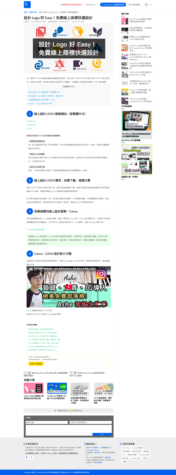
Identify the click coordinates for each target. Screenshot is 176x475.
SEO (123, 455)
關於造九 (98, 452)
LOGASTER (31, 125)
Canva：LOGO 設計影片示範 (40, 103)
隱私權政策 (54, 472)
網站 (32, 314)
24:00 (29, 310)
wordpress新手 (135, 458)
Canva (29, 128)
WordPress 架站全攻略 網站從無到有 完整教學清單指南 (141, 65)
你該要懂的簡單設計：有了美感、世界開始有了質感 (79, 400)
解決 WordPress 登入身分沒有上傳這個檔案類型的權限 (46, 374)
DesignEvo (31, 121)
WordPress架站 (144, 455)
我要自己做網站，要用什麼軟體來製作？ (42, 329)
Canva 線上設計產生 (36, 229)
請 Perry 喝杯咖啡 (36, 363)
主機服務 (103, 447)
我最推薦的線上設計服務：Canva (41, 100)
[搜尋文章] (150, 4)
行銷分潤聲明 (97, 462)
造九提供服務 (134, 4)
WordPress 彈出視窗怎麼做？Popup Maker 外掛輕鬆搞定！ (141, 48)
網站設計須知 (136, 451)
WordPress (90, 4)
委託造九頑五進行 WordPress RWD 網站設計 (43, 332)
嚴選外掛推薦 (132, 455)
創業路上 (147, 451)
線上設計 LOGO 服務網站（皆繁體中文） (44, 92)
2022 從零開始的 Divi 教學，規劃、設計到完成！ (44, 343)
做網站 (145, 458)
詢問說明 (108, 457)
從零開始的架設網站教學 (71, 4)
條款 (87, 472)
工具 (73, 21)
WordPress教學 (79, 21)
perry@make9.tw (93, 450)
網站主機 (125, 458)
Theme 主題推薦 (137, 448)
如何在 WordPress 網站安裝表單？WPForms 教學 (88, 374)
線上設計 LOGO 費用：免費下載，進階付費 (45, 96)
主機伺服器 (126, 451)
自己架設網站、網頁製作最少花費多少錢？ (42, 350)
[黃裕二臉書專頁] (27, 457)
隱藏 (72, 87)
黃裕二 (27, 21)
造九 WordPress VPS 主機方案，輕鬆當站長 (43, 336)
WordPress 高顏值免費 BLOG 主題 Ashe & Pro (43, 346)
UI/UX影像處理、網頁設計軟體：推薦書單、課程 (44, 339)
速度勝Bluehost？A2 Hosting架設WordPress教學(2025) (140, 56)
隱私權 (82, 472)
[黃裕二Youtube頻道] (31, 457)
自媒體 (124, 462)
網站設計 (96, 447)
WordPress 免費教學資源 (114, 5)
